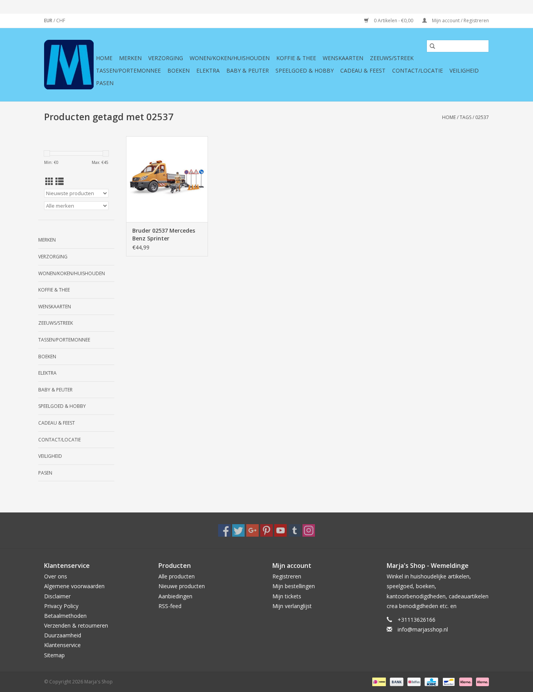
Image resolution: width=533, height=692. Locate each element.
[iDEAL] (378, 681)
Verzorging (165, 58)
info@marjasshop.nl (423, 629)
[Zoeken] (432, 46)
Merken (130, 58)
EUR (48, 20)
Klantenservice (62, 645)
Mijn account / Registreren (460, 20)
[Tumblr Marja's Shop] (294, 530)
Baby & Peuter (247, 70)
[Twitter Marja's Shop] (238, 530)
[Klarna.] (481, 681)
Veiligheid (464, 70)
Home (104, 58)
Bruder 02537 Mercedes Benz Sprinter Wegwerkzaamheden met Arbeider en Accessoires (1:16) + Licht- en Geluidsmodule (166, 234)
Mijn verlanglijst (292, 606)
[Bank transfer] (396, 681)
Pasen (105, 83)
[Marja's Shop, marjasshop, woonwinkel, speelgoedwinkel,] (69, 64)
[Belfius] (413, 681)
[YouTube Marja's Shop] (280, 530)
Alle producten (176, 576)
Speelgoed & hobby (304, 70)
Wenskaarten (343, 58)
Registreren (286, 576)
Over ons (55, 576)
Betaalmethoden (65, 615)
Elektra (208, 70)
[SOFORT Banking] (465, 681)
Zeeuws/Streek (392, 58)
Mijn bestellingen (293, 586)
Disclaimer (57, 596)
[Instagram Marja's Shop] (308, 530)
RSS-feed (169, 606)
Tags (465, 117)
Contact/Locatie (417, 70)
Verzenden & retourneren (76, 625)
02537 (482, 117)
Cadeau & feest (363, 70)
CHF (60, 20)
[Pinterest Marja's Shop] (266, 530)
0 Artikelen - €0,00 (393, 20)
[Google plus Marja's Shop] (252, 530)
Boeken (178, 70)
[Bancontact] (448, 681)
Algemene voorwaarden (74, 586)
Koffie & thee (296, 58)
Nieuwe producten (181, 586)
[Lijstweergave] (59, 181)
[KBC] (430, 681)
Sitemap (54, 655)
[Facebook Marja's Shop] (224, 530)
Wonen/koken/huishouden (230, 58)
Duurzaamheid (62, 635)
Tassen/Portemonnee (128, 70)
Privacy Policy (61, 606)
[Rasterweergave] (49, 181)
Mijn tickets (286, 596)
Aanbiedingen (175, 596)
